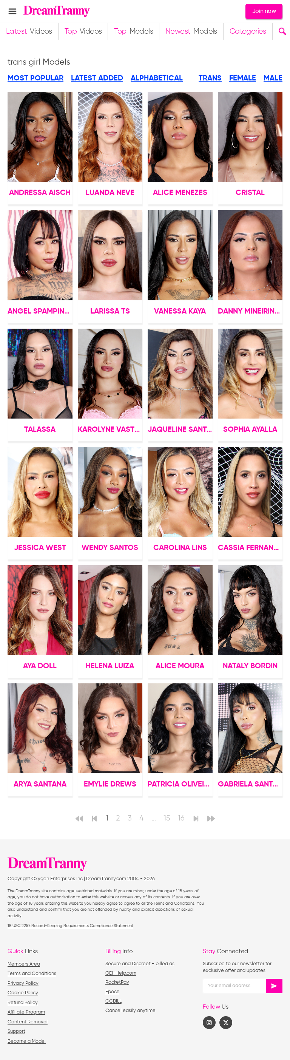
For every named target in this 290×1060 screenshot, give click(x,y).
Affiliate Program (26, 1012)
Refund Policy (23, 1002)
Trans (210, 78)
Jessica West (40, 548)
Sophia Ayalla (250, 430)
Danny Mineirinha (250, 311)
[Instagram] (209, 1022)
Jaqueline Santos (180, 430)
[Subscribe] (274, 986)
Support (16, 1031)
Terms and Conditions (32, 973)
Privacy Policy (23, 983)
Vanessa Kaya (180, 311)
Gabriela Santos (250, 784)
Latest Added (97, 78)
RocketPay (117, 982)
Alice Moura (180, 666)
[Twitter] (225, 1022)
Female (242, 78)
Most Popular (35, 78)
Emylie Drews (110, 784)
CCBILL (113, 1001)
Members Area (24, 964)
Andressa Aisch (40, 193)
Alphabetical (157, 78)
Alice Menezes (180, 193)
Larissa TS (110, 311)
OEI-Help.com (120, 973)
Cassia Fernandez (250, 548)
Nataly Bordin (250, 666)
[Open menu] (12, 11)
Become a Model (27, 1041)
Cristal (250, 193)
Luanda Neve (110, 193)
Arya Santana (40, 784)
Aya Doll (40, 666)
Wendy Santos (110, 548)
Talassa (40, 430)
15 (167, 818)
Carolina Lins (180, 548)
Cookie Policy (23, 992)
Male (273, 78)
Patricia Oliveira (180, 784)
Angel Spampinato (40, 311)
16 (181, 818)
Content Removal (28, 1022)
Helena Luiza (110, 666)
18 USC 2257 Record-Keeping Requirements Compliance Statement (70, 926)
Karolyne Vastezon (110, 430)
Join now (264, 11)
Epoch (112, 991)
